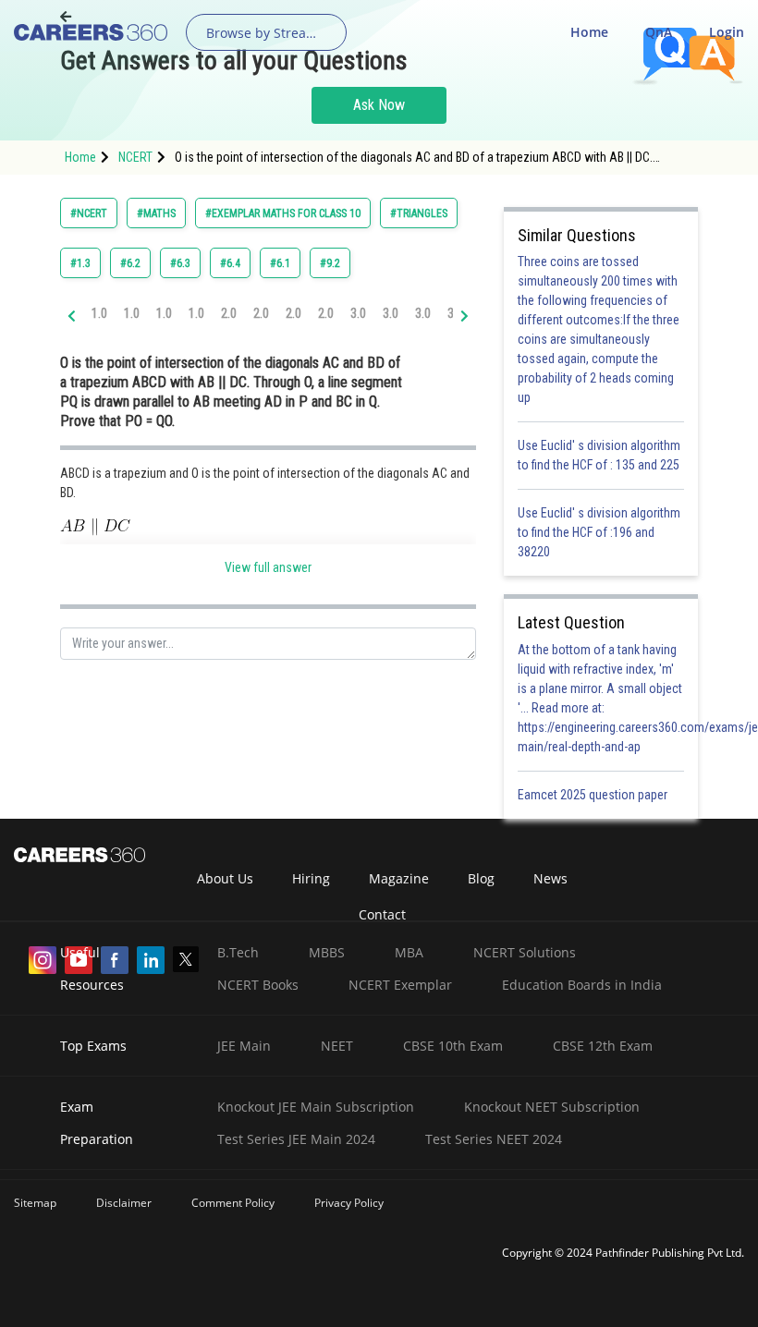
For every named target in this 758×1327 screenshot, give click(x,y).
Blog (481, 878)
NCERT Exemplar (400, 984)
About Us (225, 878)
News (550, 878)
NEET (337, 1045)
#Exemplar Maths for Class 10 (283, 213)
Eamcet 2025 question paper (594, 794)
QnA (658, 32)
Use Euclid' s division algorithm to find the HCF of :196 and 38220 (599, 532)
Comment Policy (233, 1203)
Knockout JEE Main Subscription (315, 1106)
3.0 (358, 313)
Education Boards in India (582, 984)
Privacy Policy (349, 1203)
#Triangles (418, 213)
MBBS (327, 952)
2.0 (229, 313)
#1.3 (80, 263)
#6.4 (230, 263)
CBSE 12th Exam (603, 1045)
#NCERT (88, 213)
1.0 (99, 313)
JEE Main (244, 1045)
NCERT (135, 157)
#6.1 (280, 263)
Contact (382, 914)
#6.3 (180, 263)
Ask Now (379, 105)
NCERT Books (258, 984)
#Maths (156, 213)
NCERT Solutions (524, 952)
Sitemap (35, 1203)
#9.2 (330, 263)
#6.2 (130, 263)
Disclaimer (124, 1203)
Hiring (311, 878)
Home (589, 32)
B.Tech (238, 952)
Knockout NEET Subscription (552, 1106)
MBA (409, 952)
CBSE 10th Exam (453, 1045)
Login (726, 32)
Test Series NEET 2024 (493, 1139)
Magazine (399, 878)
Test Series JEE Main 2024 (296, 1139)
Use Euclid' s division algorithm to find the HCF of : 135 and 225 (599, 455)
